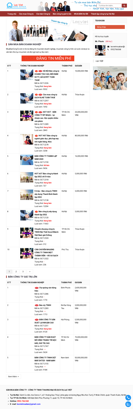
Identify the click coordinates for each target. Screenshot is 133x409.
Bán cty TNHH (45, 305)
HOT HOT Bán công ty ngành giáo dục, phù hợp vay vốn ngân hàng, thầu (47, 139)
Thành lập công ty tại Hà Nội (103, 14)
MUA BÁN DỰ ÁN (81, 14)
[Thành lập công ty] (48, 30)
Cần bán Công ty (43, 14)
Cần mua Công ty (26, 14)
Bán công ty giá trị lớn (62, 14)
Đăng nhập (101, 27)
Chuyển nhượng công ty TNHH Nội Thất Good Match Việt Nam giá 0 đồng (46, 232)
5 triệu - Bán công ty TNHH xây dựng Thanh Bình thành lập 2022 (46, 194)
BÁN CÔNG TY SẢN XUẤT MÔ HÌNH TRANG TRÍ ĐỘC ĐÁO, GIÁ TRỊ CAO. (45, 340)
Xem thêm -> (13, 377)
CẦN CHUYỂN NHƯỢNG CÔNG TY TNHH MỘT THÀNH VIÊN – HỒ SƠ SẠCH (46, 252)
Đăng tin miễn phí (48, 58)
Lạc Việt (99, 61)
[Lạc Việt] (16, 5)
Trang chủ (11, 14)
